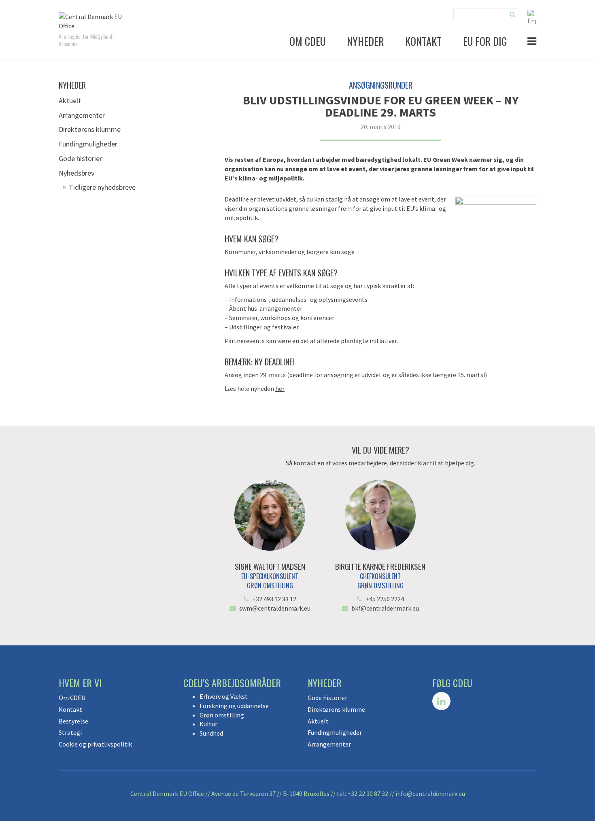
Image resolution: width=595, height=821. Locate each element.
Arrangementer (82, 115)
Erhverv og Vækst (224, 696)
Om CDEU (307, 41)
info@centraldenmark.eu (430, 793)
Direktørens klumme (90, 129)
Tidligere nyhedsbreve (102, 187)
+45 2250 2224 (385, 599)
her (280, 388)
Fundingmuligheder (88, 144)
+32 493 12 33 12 (274, 599)
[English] (531, 17)
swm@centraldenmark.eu (274, 608)
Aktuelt (70, 100)
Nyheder (365, 41)
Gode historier (80, 158)
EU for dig (485, 41)
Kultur (208, 724)
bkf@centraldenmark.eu (385, 608)
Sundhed (211, 733)
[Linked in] (441, 701)
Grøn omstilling (222, 715)
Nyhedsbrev (76, 173)
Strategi (70, 732)
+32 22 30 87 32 (367, 793)
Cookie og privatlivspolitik (95, 744)
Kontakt (423, 41)
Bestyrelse (73, 721)
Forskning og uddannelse (234, 706)
